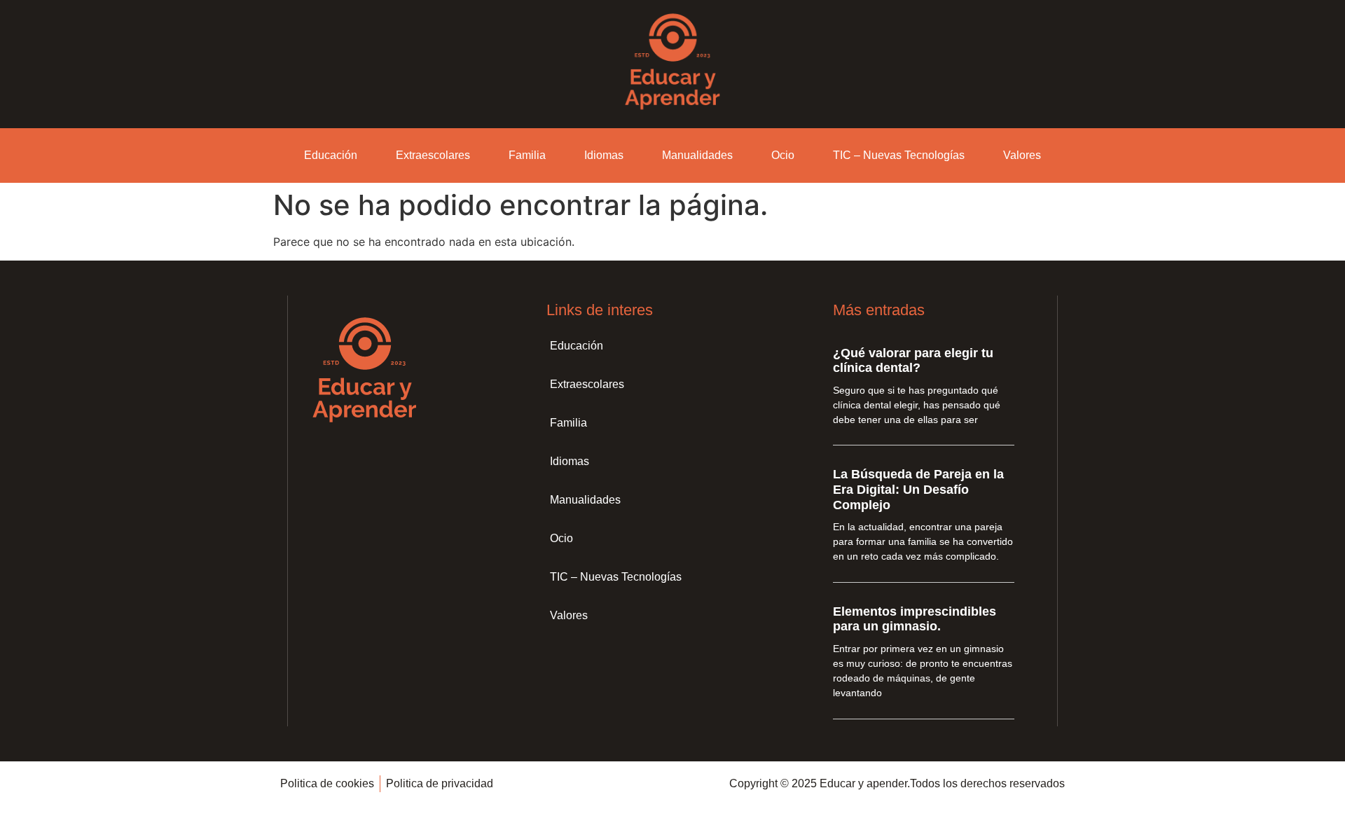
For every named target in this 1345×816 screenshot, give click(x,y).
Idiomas (603, 155)
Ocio (782, 155)
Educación (330, 155)
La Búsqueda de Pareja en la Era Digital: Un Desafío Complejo (918, 489)
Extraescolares (433, 155)
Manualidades (697, 155)
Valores (1022, 155)
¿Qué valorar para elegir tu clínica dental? (913, 360)
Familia (527, 155)
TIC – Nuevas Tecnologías (899, 155)
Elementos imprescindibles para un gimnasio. (914, 619)
